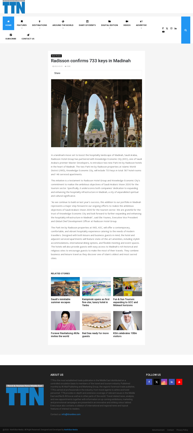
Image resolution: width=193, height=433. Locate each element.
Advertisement (158, 430)
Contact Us (28, 38)
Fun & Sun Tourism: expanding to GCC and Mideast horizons (125, 302)
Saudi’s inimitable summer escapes (60, 301)
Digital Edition (109, 25)
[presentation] (57, 114)
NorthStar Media (71, 430)
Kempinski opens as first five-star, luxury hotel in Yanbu (95, 302)
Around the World (62, 25)
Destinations (39, 25)
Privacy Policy (182, 430)
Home (8, 25)
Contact (170, 430)
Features (22, 25)
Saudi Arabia (56, 56)
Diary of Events (87, 25)
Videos (127, 25)
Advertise (141, 25)
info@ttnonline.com (71, 414)
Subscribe (10, 38)
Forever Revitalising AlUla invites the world (65, 335)
